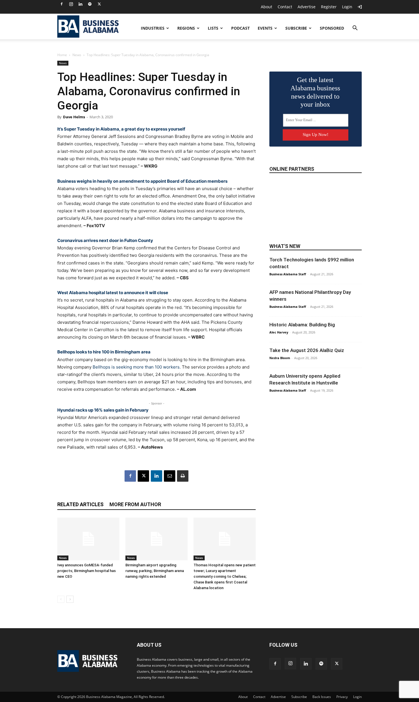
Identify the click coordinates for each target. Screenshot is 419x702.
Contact (285, 6)
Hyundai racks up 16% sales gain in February (103, 410)
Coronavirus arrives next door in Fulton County (105, 240)
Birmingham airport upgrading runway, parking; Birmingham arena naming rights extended (154, 571)
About (266, 6)
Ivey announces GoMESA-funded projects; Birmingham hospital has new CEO (86, 571)
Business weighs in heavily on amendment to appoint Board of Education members (142, 181)
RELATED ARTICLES (80, 504)
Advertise (307, 6)
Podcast (240, 28)
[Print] (182, 476)
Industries (152, 28)
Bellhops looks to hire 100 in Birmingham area (103, 352)
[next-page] (70, 599)
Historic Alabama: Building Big (302, 324)
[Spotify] (90, 4)
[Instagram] (71, 4)
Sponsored (332, 28)
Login (347, 6)
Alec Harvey (278, 332)
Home (62, 54)
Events (265, 28)
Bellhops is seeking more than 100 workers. (137, 367)
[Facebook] (61, 4)
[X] (99, 4)
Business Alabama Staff (287, 274)
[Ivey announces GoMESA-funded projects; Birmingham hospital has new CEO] (88, 539)
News (76, 54)
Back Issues (321, 696)
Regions (186, 28)
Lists (213, 28)
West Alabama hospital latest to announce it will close (112, 292)
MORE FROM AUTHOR (135, 504)
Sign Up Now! (315, 134)
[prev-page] (60, 599)
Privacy (342, 696)
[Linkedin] (80, 4)
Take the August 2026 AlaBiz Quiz (306, 350)
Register (329, 6)
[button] (355, 28)
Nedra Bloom (279, 358)
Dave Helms (74, 116)
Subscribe (296, 28)
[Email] (169, 476)
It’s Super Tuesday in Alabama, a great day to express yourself (121, 129)
